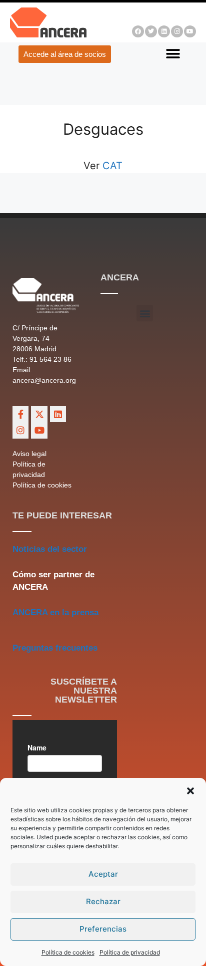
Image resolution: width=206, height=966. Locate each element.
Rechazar (103, 901)
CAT (111, 166)
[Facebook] (138, 31)
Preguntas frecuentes (55, 648)
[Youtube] (190, 31)
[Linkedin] (164, 31)
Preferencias (103, 929)
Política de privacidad (130, 952)
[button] (191, 791)
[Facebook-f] (20, 414)
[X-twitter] (39, 414)
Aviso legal (29, 454)
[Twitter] (151, 31)
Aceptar (103, 874)
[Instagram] (177, 31)
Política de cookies (68, 952)
